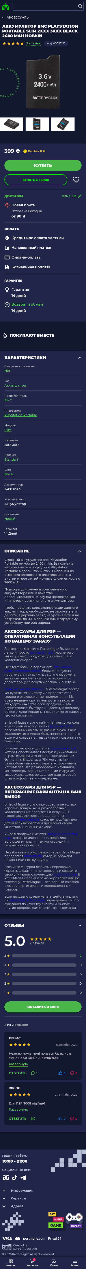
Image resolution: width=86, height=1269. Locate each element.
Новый (9, 519)
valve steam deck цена (27, 900)
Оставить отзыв (43, 1007)
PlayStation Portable (20, 415)
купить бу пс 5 (41, 652)
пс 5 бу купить (65, 874)
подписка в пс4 (62, 748)
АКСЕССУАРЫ (18, 17)
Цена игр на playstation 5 (24, 689)
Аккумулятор (15, 386)
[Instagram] (6, 1178)
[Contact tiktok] (15, 1178)
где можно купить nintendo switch (38, 669)
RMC (8, 400)
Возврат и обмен (27, 304)
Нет (7, 371)
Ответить (17, 1073)
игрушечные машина (21, 819)
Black (8, 474)
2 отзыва (33, 43)
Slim (7, 430)
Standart (11, 459)
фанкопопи (33, 856)
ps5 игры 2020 (61, 726)
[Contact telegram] (24, 1178)
